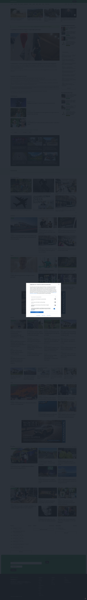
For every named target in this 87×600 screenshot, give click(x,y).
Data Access (43, 315)
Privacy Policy (49, 315)
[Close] (59, 285)
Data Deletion (38, 315)
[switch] (55, 299)
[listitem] (43, 297)
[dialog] (43, 300)
